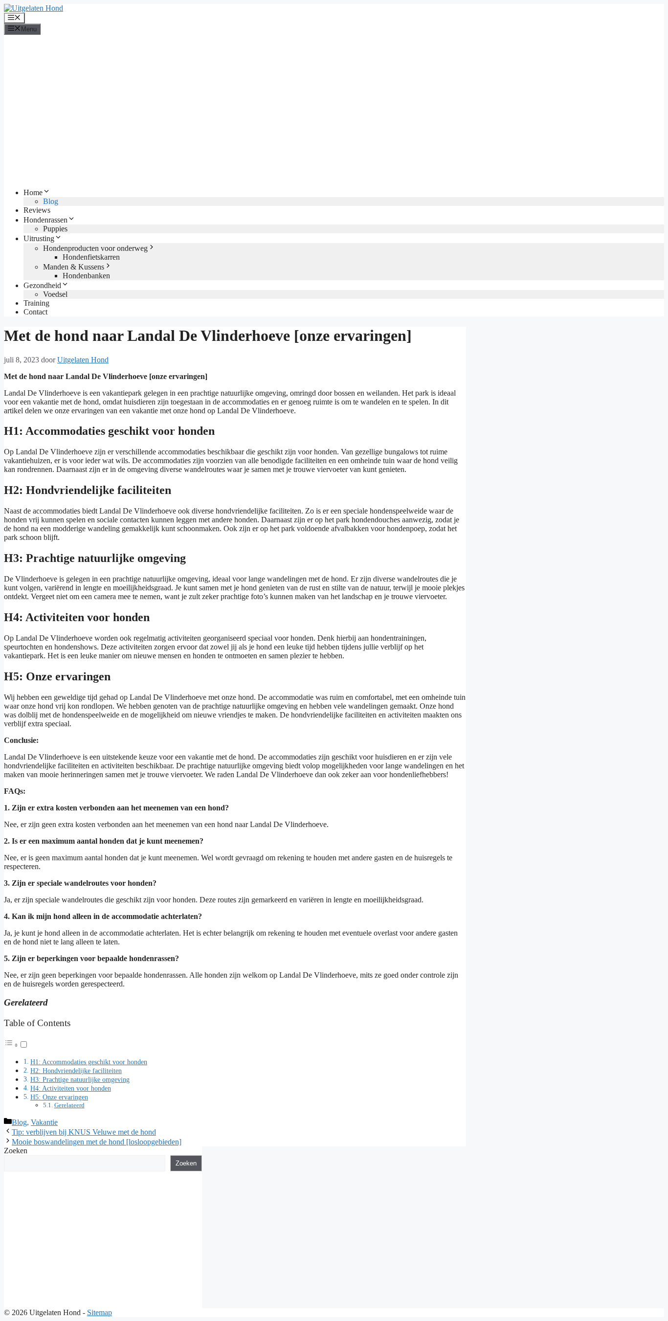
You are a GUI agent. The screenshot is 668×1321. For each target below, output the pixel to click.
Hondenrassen (45, 220)
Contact (35, 312)
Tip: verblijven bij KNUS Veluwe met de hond (84, 1132)
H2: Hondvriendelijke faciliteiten (76, 1071)
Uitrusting (38, 238)
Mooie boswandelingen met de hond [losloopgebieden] (96, 1142)
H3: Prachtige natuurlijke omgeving (80, 1079)
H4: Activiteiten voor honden (70, 1088)
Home (33, 192)
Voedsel (55, 294)
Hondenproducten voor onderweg (95, 248)
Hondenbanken (86, 275)
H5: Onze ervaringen (59, 1097)
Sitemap (99, 1312)
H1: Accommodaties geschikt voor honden (88, 1062)
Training (36, 303)
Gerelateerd (69, 1105)
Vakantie (44, 1122)
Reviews (36, 210)
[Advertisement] (334, 111)
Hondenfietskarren (91, 257)
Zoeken (15, 1150)
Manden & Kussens (73, 267)
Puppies (55, 228)
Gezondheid (42, 285)
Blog (50, 201)
